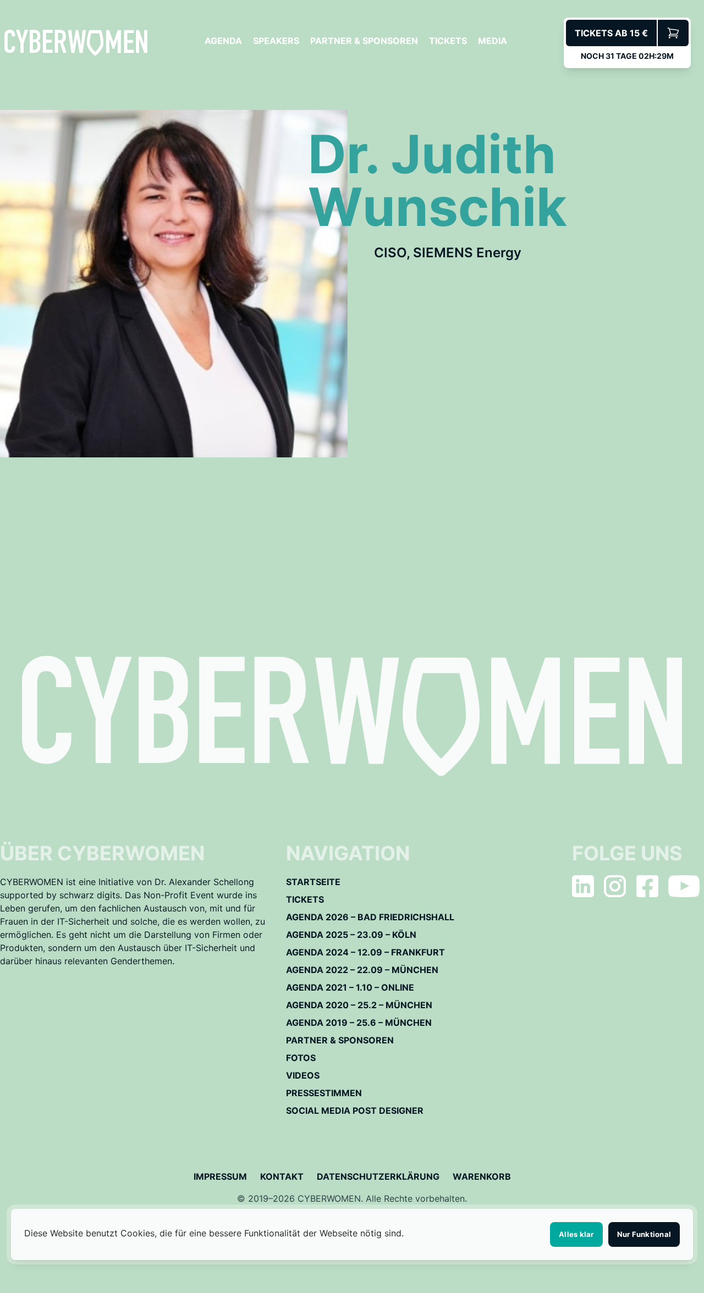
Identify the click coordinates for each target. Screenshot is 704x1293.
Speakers (276, 40)
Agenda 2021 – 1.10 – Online (350, 987)
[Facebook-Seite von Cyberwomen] (647, 886)
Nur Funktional (644, 1234)
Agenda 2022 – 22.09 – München (362, 969)
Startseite (313, 881)
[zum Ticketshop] (673, 33)
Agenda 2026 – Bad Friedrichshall (370, 916)
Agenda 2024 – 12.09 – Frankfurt (365, 952)
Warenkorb (482, 1176)
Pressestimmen (324, 1092)
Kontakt (282, 1176)
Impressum (220, 1176)
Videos (303, 1075)
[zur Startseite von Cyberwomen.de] (75, 43)
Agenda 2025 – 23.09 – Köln (351, 934)
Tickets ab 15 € (611, 32)
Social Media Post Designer (355, 1110)
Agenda (223, 40)
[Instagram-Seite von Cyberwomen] (615, 886)
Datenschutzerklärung (378, 1176)
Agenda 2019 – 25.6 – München (359, 1022)
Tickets (448, 40)
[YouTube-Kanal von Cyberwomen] (684, 886)
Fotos (301, 1057)
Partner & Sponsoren (364, 40)
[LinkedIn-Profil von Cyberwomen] (583, 886)
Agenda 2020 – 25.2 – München (359, 1004)
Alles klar (576, 1234)
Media (492, 40)
